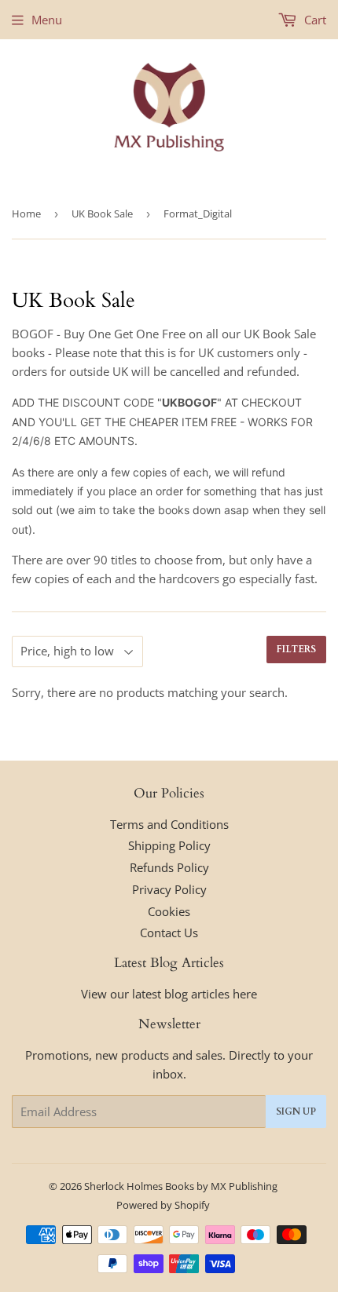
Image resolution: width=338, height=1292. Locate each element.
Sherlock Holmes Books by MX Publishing (180, 1186)
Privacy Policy (169, 889)
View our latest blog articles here (169, 994)
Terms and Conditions (169, 824)
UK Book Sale (102, 213)
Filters (296, 649)
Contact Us (169, 932)
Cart (313, 19)
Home (26, 213)
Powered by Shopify (163, 1205)
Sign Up (296, 1111)
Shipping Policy (169, 845)
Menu (46, 19)
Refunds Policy (169, 867)
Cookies (169, 911)
